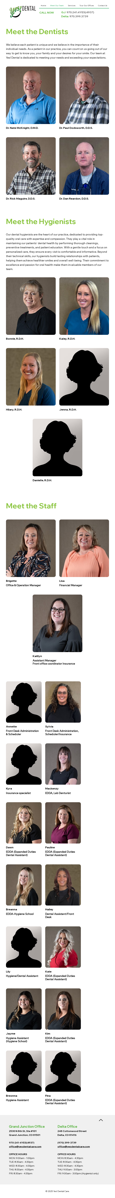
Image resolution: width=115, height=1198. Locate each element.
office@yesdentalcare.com (25, 1146)
